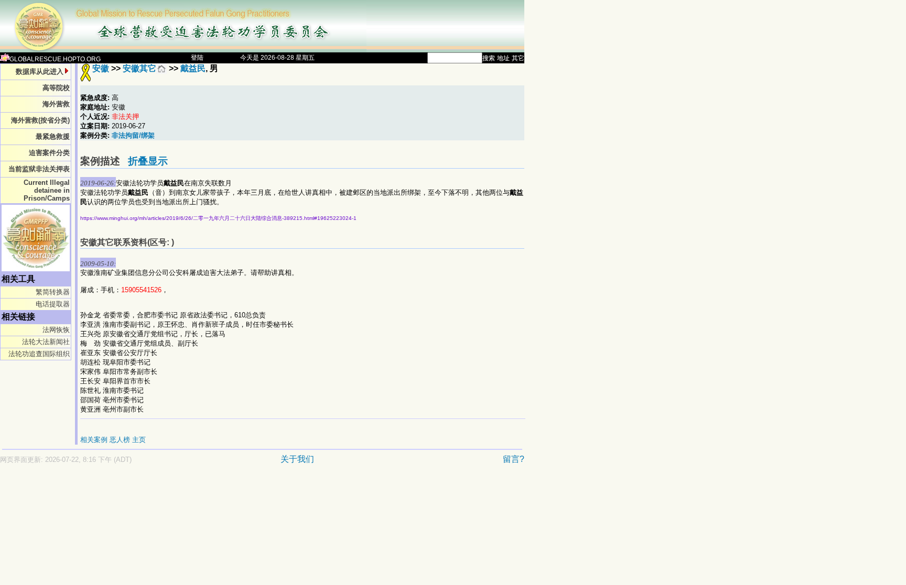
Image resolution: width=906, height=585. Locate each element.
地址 (503, 58)
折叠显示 (148, 161)
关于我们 (297, 459)
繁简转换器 (53, 292)
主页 (139, 440)
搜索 (488, 58)
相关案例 (93, 440)
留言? (513, 459)
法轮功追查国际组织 (39, 354)
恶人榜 (120, 440)
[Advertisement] (225, 487)
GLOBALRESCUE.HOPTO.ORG (55, 59)
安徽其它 (139, 68)
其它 (518, 58)
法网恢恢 (56, 330)
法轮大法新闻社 (46, 342)
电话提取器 (53, 304)
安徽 (100, 68)
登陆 (197, 57)
